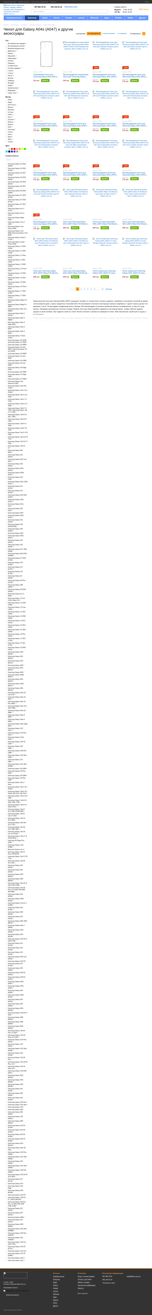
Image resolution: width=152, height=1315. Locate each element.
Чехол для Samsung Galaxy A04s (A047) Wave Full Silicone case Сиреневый (75, 273)
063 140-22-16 (56, 7)
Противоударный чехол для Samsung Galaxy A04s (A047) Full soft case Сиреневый (104, 175)
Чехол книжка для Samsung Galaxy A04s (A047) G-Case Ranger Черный (104, 273)
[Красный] (14, 149)
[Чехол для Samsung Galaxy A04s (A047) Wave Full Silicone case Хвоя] (106, 201)
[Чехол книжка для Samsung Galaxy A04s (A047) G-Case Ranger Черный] (106, 250)
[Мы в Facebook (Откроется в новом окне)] (59, 2)
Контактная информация (39, 2)
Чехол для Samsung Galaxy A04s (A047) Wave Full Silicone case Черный (75, 224)
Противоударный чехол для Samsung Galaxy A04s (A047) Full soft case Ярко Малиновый (75, 175)
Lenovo (81, 18)
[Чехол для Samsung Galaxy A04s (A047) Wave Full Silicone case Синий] (135, 201)
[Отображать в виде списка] (146, 33)
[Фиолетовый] (14, 151)
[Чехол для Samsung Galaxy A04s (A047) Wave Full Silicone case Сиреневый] (76, 250)
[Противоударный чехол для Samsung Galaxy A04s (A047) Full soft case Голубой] (135, 152)
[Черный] (9, 151)
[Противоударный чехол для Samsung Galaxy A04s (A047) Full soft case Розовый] (106, 103)
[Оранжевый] (20, 149)
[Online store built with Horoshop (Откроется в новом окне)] (13, 1312)
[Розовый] (17, 149)
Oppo (106, 18)
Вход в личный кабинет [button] (86, 1276)
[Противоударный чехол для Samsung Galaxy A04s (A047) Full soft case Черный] (106, 54)
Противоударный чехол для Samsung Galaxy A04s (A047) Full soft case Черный (104, 76)
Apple (45, 18)
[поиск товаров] (106, 11)
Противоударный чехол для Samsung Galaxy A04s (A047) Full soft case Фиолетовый (134, 126)
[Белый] (20, 151)
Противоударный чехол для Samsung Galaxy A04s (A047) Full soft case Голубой (134, 175)
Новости (53, 2)
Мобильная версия (12, 1295)
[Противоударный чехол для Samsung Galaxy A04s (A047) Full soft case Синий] (46, 201)
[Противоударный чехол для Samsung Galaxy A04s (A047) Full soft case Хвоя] (135, 54)
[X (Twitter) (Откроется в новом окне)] (62, 2)
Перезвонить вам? (70, 7)
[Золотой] (9, 149)
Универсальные (14, 18)
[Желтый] (22, 149)
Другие (142, 18)
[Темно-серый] (17, 151)
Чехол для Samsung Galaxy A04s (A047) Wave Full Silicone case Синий (134, 224)
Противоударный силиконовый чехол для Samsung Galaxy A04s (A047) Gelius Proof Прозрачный (75, 77)
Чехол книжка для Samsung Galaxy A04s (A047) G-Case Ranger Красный (133, 273)
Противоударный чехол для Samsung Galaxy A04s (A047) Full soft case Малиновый (75, 126)
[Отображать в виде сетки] (143, 33)
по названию (122, 33)
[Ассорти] (6, 149)
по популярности (94, 33)
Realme (118, 18)
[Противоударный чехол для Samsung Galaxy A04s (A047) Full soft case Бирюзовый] (46, 152)
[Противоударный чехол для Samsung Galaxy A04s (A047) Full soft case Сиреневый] (106, 152)
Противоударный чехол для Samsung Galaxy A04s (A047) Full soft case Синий (45, 224)
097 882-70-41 (40, 7)
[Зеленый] (25, 149)
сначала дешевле (108, 33)
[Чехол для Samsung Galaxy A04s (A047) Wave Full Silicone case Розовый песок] (46, 250)
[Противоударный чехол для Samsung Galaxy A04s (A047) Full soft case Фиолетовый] (135, 103)
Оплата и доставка (10, 2)
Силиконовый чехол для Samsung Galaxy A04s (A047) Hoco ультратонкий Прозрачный (45, 77)
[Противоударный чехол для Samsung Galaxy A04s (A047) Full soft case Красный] (46, 103)
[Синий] (12, 151)
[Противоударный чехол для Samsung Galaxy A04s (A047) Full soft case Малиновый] (76, 103)
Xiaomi (56, 18)
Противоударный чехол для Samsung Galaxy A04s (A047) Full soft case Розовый (104, 126)
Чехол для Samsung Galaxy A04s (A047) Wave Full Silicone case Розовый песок (45, 273)
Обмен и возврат (24, 2)
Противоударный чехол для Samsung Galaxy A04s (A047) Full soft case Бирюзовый (45, 175)
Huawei (68, 18)
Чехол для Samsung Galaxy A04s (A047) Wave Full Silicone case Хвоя (105, 224)
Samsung (32, 18)
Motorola (94, 18)
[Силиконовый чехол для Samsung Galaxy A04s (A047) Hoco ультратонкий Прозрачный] (46, 54)
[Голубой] (6, 151)
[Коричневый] (12, 149)
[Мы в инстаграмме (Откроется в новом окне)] (65, 2)
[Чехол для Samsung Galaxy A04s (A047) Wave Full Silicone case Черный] (76, 201)
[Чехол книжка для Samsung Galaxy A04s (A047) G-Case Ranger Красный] (135, 250)
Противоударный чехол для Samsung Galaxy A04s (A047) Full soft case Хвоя (134, 76)
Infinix (130, 18)
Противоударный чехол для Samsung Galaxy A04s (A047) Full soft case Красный (45, 126)
